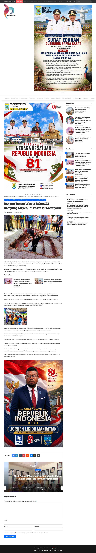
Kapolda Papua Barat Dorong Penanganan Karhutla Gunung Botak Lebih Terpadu (82, 186)
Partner (92, 98)
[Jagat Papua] (10, 11)
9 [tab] (39, 194)
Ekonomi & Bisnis (67, 98)
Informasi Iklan (47, 550)
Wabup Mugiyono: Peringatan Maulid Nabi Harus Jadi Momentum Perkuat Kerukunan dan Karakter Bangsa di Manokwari (83, 120)
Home (6, 196)
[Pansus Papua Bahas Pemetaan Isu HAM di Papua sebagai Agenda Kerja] (39, 281)
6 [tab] (34, 194)
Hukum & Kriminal (55, 98)
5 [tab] (32, 194)
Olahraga (85, 98)
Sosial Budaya (77, 98)
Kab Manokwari (19, 196)
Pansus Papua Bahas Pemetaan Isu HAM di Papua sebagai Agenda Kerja (83, 138)
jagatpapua (9, 212)
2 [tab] (63, 92)
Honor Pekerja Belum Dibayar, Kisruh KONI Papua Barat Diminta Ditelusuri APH (33, 477)
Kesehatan (40, 98)
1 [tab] (62, 92)
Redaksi (35, 550)
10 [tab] (41, 194)
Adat (6, 199)
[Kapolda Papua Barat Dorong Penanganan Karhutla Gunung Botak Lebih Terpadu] (70, 186)
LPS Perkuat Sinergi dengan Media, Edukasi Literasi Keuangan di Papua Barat (82, 178)
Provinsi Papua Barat (32, 199)
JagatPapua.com (58, 547)
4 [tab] (30, 194)
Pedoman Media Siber (57, 550)
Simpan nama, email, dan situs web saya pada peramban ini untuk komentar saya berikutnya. (26, 532)
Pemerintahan (23, 98)
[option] (33, 477)
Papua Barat (14, 98)
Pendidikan (32, 98)
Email (5, 526)
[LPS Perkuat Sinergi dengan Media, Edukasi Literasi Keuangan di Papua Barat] (70, 179)
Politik (46, 98)
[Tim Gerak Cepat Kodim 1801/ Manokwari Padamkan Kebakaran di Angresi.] (70, 111)
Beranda (7, 98)
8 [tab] (37, 194)
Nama (6, 520)
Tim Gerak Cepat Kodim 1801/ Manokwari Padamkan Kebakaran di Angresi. (82, 109)
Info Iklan (40, 550)
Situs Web (37, 526)
